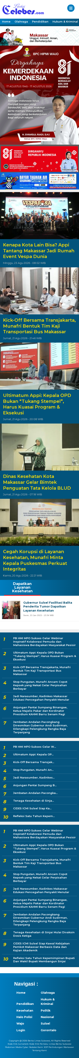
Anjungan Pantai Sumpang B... (35, 785)
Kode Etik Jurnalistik (18, 1044)
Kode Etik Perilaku (38, 1044)
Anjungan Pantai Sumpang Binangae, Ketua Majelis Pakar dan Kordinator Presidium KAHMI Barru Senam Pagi (40, 711)
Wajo (20, 1023)
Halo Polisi (24, 1017)
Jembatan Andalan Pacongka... (35, 793)
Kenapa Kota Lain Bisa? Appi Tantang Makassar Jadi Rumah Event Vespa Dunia (38, 250)
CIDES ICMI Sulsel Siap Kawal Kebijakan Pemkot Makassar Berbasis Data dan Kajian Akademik (41, 947)
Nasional (47, 1017)
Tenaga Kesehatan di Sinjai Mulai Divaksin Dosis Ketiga (44, 934)
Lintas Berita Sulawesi (60, 1044)
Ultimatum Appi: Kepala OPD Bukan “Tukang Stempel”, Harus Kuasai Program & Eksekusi (37, 404)
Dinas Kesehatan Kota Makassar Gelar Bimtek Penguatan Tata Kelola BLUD (37, 482)
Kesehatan (24, 1010)
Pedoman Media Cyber (16, 1047)
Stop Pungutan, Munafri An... (33, 769)
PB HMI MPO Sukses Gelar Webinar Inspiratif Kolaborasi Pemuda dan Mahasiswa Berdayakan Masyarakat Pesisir (44, 642)
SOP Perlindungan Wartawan (59, 1047)
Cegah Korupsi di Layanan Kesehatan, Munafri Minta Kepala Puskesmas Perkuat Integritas (35, 560)
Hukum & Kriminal (48, 1002)
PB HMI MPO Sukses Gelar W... (34, 746)
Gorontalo (48, 1030)
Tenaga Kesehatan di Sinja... (33, 800)
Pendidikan (40, 21)
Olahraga (21, 21)
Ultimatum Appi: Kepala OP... (33, 754)
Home (6, 21)
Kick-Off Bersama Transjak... (33, 762)
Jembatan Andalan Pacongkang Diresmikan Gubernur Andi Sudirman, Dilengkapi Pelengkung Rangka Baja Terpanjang (40, 727)
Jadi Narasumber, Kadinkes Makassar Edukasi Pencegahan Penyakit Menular (41, 698)
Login (20, 1030)
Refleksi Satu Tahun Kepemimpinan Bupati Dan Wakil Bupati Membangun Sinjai (44, 959)
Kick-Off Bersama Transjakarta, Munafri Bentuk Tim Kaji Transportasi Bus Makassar (39, 325)
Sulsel (45, 1023)
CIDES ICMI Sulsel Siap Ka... (32, 808)
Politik (45, 1010)
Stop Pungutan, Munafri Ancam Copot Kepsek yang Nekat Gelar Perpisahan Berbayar (40, 685)
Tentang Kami (39, 1050)
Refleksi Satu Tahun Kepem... (34, 816)
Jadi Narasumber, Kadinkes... (33, 777)
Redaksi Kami (36, 1047)
